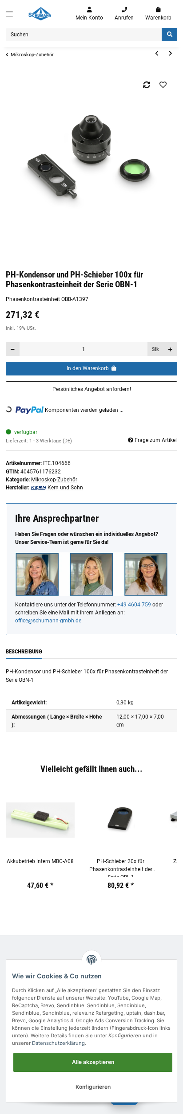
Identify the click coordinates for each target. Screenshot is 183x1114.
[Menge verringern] (13, 349)
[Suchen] (169, 35)
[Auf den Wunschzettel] (163, 84)
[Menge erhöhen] (170, 349)
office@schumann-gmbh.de (48, 621)
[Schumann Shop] (39, 13)
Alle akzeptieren (93, 1062)
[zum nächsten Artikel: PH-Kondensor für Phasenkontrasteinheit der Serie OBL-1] (170, 54)
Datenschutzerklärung (58, 1043)
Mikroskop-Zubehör (54, 480)
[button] (89, 14)
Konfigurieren (93, 1086)
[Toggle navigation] (11, 13)
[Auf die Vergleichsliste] (147, 84)
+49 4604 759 (134, 605)
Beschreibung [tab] (24, 651)
